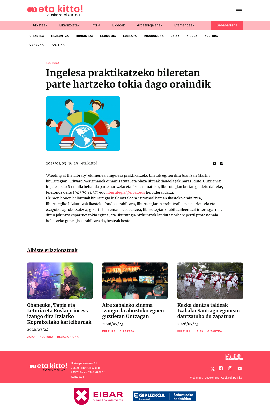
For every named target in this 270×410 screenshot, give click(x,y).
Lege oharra (212, 377)
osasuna (36, 44)
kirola (192, 35)
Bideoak (118, 25)
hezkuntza (60, 35)
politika (58, 44)
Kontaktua (77, 376)
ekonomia (108, 35)
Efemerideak (184, 25)
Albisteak (40, 25)
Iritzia (96, 25)
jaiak (175, 35)
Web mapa (196, 377)
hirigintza (84, 35)
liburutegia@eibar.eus (125, 192)
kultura (211, 35)
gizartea (36, 35)
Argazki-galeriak (149, 25)
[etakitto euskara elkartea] (55, 10)
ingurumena (154, 35)
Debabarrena (226, 25)
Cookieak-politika (231, 377)
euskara (130, 35)
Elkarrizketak (69, 25)
